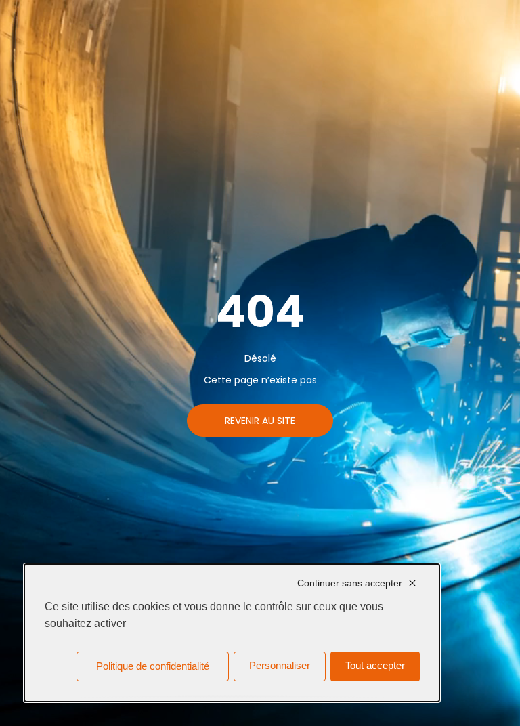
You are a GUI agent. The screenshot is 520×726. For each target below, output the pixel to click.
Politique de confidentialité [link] (152, 666)
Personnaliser (279, 665)
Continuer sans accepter (349, 583)
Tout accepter (375, 665)
